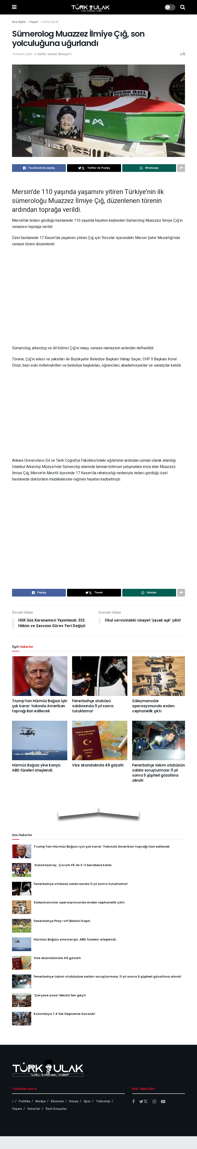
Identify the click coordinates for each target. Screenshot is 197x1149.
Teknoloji (103, 1101)
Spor (87, 1101)
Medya (40, 1101)
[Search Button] (182, 7)
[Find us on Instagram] (154, 1102)
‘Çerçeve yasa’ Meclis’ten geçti (60, 995)
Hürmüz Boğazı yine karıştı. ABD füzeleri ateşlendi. (36, 768)
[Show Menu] (14, 7)
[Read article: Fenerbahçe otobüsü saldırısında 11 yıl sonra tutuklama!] (99, 676)
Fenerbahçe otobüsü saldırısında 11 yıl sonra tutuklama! (92, 706)
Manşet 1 (65, 54)
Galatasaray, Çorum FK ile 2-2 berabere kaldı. (73, 865)
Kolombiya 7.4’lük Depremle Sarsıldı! (64, 1014)
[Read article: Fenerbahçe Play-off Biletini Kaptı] (21, 926)
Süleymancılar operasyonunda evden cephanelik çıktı (153, 706)
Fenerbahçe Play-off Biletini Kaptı (62, 921)
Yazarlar (33, 1108)
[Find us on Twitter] (143, 1102)
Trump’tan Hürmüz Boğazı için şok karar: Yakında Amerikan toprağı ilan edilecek (39, 706)
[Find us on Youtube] (163, 1102)
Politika (24, 1101)
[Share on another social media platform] (181, 168)
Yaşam (33, 22)
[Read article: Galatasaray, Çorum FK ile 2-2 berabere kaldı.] (21, 870)
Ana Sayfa (18, 22)
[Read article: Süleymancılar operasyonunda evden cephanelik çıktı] (159, 676)
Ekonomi (57, 1101)
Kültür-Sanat (50, 22)
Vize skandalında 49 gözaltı (97, 765)
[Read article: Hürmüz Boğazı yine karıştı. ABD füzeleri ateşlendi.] (39, 740)
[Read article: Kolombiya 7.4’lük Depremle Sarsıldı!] (21, 1019)
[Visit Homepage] (91, 7)
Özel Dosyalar (56, 1108)
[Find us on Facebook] (133, 1102)
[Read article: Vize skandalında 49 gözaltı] (99, 740)
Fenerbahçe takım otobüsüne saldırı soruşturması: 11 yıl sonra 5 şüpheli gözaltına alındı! (159, 773)
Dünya (74, 1101)
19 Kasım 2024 (22, 54)
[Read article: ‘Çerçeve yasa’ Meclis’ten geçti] (21, 1000)
